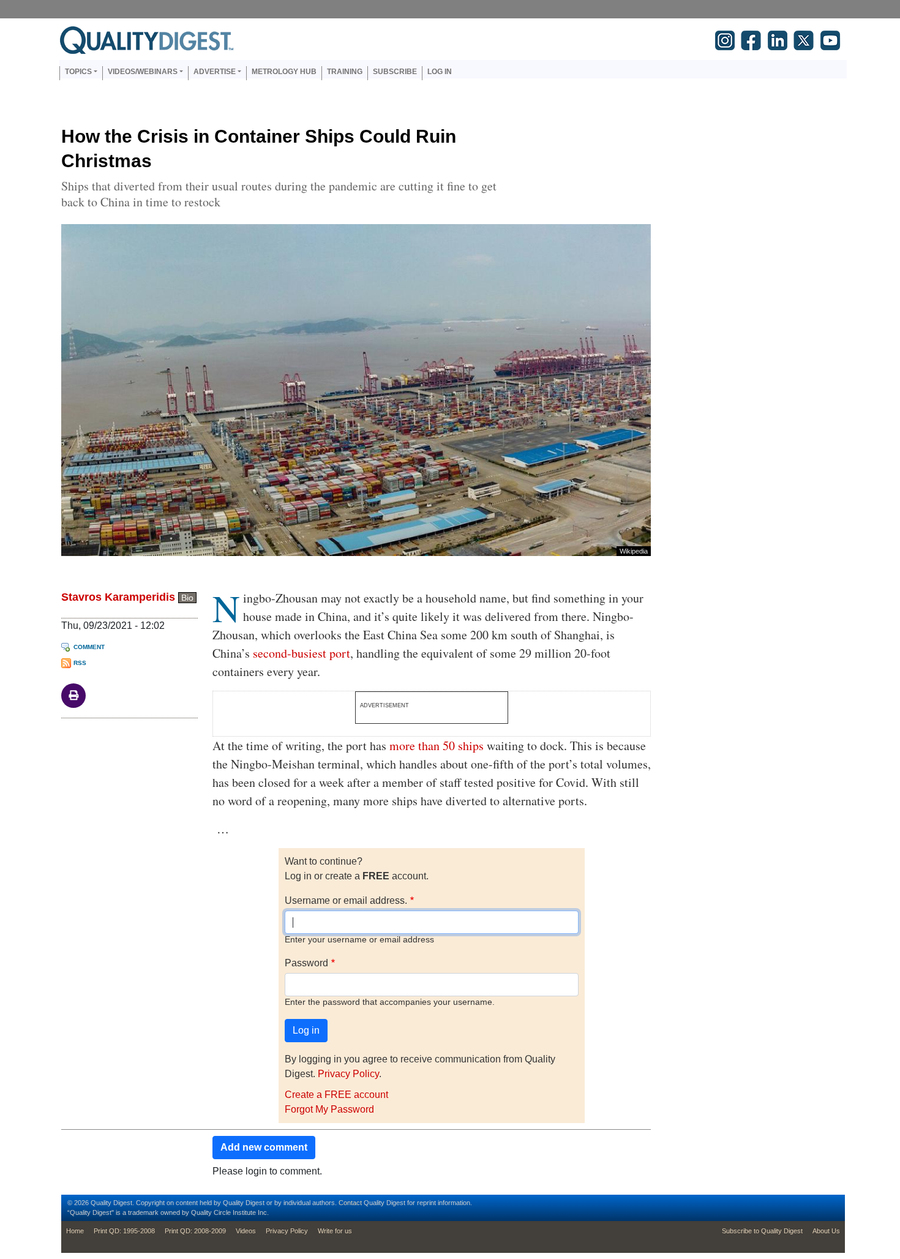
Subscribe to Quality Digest (762, 1231)
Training (344, 71)
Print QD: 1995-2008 (124, 1231)
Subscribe (395, 71)
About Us (826, 1231)
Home (75, 1231)
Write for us (335, 1231)
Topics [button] (78, 71)
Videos (246, 1231)
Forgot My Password (329, 1109)
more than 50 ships (436, 745)
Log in (439, 71)
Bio (187, 598)
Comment (89, 647)
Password (306, 963)
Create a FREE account (336, 1094)
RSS (79, 663)
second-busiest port (301, 653)
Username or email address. (346, 900)
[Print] (73, 695)
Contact (350, 1202)
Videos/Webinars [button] (143, 71)
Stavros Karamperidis (118, 597)
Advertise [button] (214, 71)
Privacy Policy (348, 1074)
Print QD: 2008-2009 (195, 1231)
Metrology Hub (284, 71)
